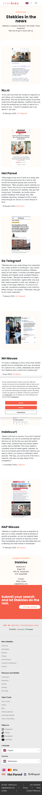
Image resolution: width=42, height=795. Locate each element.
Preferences (21, 412)
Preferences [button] (15, 397)
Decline (21, 407)
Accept (21, 403)
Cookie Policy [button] (8, 395)
